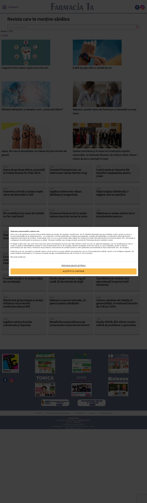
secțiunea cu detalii (39, 240)
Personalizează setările (73, 266)
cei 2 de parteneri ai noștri (25, 234)
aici (24, 257)
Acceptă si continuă (73, 271)
